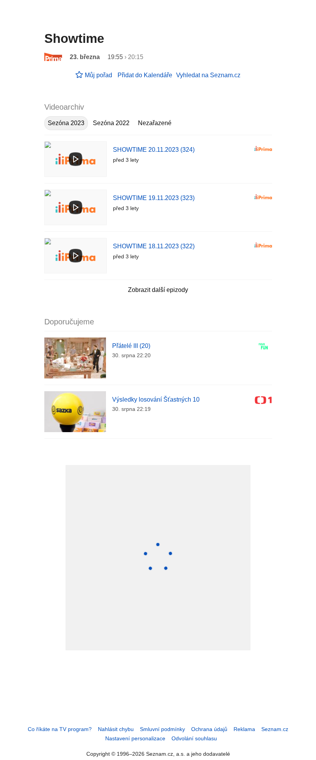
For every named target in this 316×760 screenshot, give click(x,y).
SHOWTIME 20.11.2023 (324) (154, 149)
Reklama (244, 729)
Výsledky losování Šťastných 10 (156, 399)
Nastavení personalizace (135, 738)
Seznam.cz (274, 729)
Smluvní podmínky (162, 729)
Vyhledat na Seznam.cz (208, 75)
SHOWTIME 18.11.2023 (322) (154, 246)
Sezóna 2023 (66, 123)
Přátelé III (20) (131, 346)
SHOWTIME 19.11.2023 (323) (154, 198)
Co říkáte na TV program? (60, 729)
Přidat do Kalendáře (145, 75)
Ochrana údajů (209, 729)
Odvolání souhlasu (194, 738)
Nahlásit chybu (116, 729)
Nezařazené (154, 123)
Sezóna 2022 (111, 123)
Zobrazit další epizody (158, 290)
